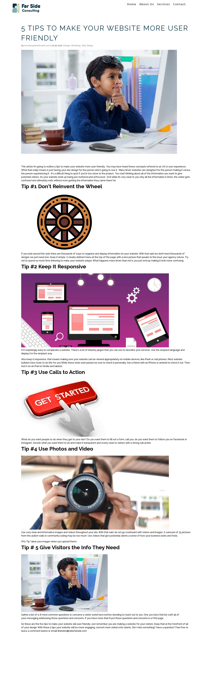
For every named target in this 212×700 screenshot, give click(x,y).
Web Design (87, 45)
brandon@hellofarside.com (37, 45)
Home (131, 4)
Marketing (75, 45)
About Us (146, 4)
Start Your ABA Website (159, 679)
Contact (179, 4)
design (67, 45)
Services (163, 4)
